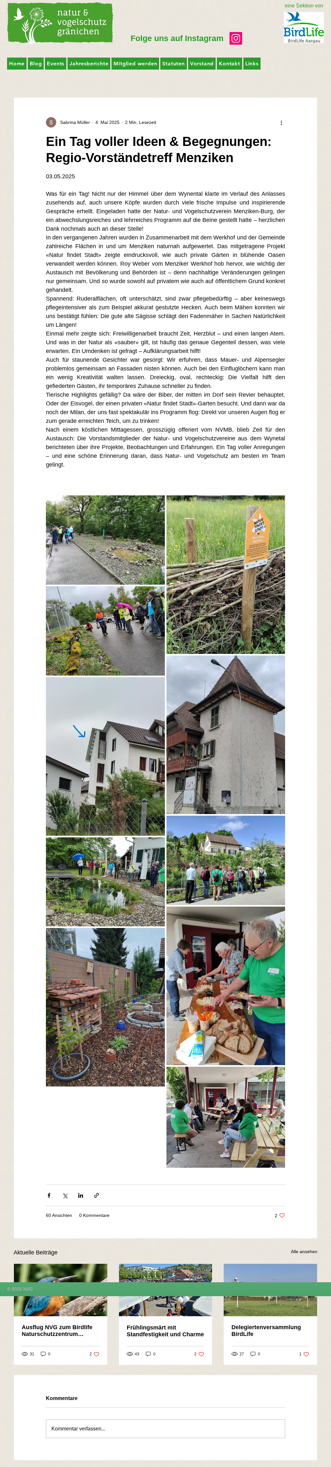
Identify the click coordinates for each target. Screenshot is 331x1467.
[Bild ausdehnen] (105, 540)
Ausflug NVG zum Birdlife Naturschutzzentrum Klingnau (57, 1331)
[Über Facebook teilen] (49, 1195)
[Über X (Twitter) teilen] (65, 1195)
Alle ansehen (304, 1251)
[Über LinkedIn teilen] (81, 1195)
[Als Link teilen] (96, 1195)
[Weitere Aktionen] (281, 122)
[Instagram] (236, 38)
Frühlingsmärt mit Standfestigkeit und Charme (165, 1331)
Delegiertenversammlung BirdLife (266, 1330)
